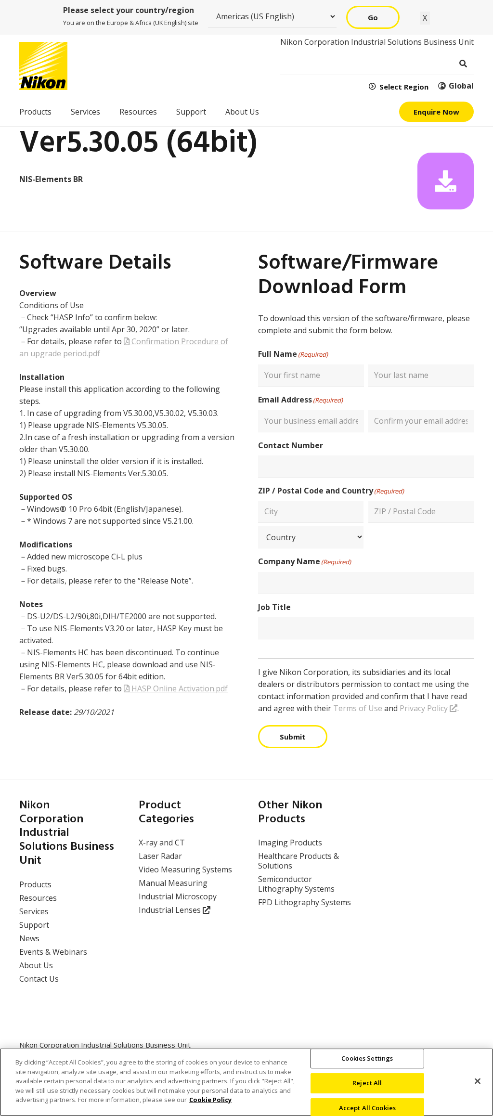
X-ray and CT (162, 842)
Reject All (367, 1082)
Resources (38, 898)
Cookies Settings (367, 1058)
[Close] (477, 1080)
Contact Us (39, 978)
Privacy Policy (425, 708)
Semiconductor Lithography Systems (296, 884)
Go (373, 17)
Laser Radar (160, 856)
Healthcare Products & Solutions (298, 861)
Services (34, 911)
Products (35, 884)
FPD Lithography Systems (304, 902)
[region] (246, 1082)
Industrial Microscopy (178, 896)
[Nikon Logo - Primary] (43, 66)
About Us (36, 965)
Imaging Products (290, 842)
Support (34, 925)
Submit (293, 736)
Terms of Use (357, 708)
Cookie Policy (210, 1099)
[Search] (463, 64)
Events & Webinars (53, 952)
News (29, 938)
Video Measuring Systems (185, 869)
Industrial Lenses (171, 910)
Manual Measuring (173, 883)
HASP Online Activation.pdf (179, 688)
